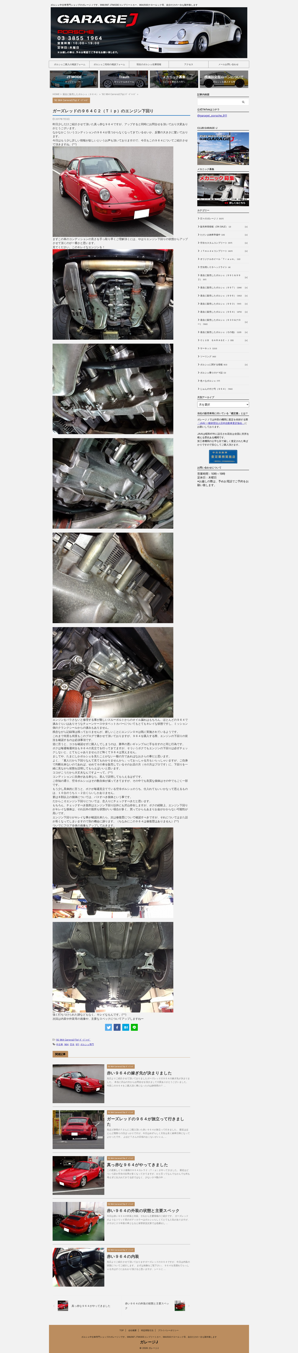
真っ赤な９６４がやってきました (137, 1164)
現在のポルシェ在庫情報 (149, 64)
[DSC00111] (113, 715)
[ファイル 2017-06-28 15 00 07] (113, 1010)
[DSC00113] (113, 432)
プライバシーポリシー (168, 1330)
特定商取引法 (147, 1330)
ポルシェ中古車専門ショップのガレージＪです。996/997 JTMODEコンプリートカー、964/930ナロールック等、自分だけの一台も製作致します (149, 1337)
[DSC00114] (113, 526)
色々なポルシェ (210, 380)
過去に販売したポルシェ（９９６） (221, 295)
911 (77, 1044)
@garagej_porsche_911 (212, 115)
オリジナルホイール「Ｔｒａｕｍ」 (220, 259)
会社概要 (132, 1330)
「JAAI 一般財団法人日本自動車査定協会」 (221, 423)
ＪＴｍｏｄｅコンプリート (216, 250)
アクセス (188, 64)
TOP (122, 1330)
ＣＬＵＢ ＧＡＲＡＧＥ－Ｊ (217, 340)
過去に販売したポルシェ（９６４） (221, 311)
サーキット (208, 348)
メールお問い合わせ (228, 64)
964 (66, 1044)
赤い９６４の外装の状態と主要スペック (143, 1210)
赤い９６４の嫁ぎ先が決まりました (139, 1073)
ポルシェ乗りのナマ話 (213, 372)
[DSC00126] (113, 235)
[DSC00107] (113, 337)
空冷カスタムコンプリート (216, 242)
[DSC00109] (113, 621)
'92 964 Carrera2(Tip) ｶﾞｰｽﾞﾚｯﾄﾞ (73, 1039)
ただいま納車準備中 (212, 234)
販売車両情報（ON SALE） (215, 226)
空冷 (72, 1044)
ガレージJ (149, 1342)
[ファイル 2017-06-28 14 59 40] (113, 916)
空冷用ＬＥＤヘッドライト (215, 267)
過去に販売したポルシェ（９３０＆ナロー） (219, 321)
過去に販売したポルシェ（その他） (220, 332)
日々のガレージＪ (212, 218)
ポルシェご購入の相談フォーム (69, 64)
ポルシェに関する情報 (213, 364)
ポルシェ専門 (87, 1044)
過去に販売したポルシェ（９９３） (220, 303)
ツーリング (208, 356)
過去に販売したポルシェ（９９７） (221, 287)
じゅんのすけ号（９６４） (216, 388)
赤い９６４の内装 (123, 1256)
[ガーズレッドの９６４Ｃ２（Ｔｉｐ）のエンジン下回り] (125, 1027)
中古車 (59, 1044)
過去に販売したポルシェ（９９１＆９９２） (219, 277)
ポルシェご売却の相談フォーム (109, 64)
